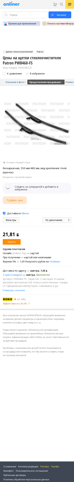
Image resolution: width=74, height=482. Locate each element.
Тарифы (55, 466)
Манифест (8, 470)
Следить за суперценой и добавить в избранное (36, 188)
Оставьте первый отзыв (18, 162)
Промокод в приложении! (22, 23)
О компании (9, 466)
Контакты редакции (28, 466)
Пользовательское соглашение (32, 470)
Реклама (44, 466)
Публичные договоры (14, 475)
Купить (12, 241)
